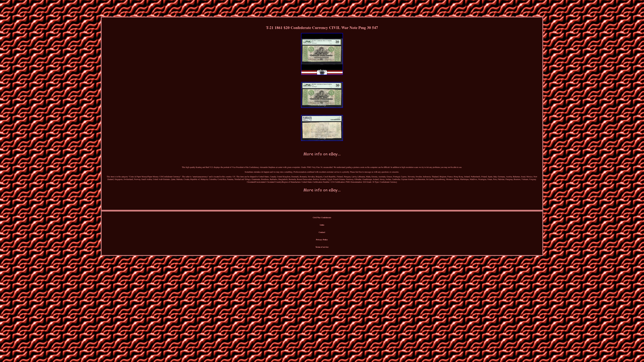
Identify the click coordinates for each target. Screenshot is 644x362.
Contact (322, 232)
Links (322, 225)
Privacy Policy (322, 239)
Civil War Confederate (322, 217)
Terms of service (322, 247)
